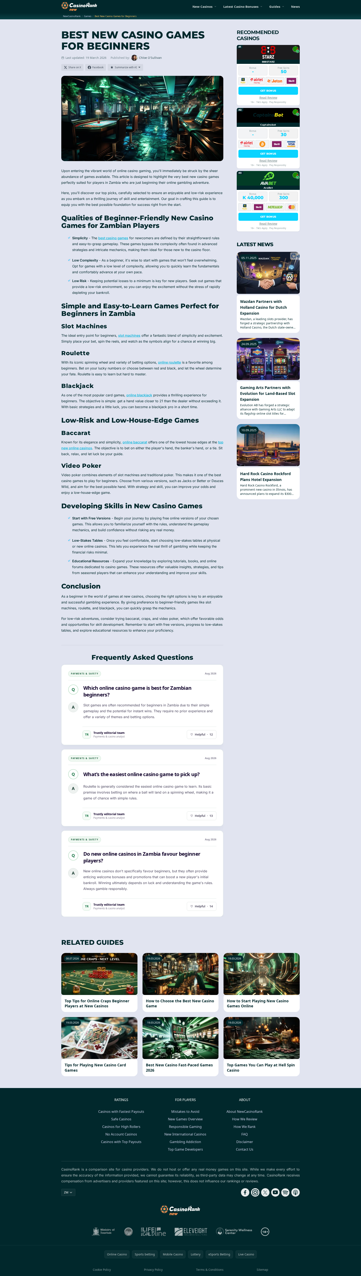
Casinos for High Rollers (121, 1126)
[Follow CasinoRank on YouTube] (275, 1192)
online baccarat (135, 442)
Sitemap (262, 1270)
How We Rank (245, 1126)
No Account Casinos (121, 1134)
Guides (274, 6)
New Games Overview (185, 1119)
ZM (66, 1192)
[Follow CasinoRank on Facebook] (245, 1192)
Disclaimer (244, 1141)
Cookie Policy (102, 1270)
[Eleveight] (191, 1231)
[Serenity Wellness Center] (234, 1231)
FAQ (244, 1134)
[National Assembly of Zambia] (128, 1231)
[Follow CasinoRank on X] (265, 1192)
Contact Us (244, 1149)
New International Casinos (185, 1134)
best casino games (113, 238)
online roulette (169, 362)
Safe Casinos (121, 1119)
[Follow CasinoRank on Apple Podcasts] (295, 1192)
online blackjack (139, 395)
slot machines (129, 335)
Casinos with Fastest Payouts (121, 1111)
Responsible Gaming (185, 1126)
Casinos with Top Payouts (121, 1141)
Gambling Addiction (185, 1141)
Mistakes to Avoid (185, 1111)
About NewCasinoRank (244, 1111)
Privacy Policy (153, 1270)
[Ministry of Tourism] (104, 1231)
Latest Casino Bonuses (240, 6)
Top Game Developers (185, 1149)
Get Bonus (268, 90)
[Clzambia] (153, 1231)
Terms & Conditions (210, 1270)
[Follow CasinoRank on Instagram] (255, 1192)
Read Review (268, 97)
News (295, 6)
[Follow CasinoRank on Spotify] (285, 1192)
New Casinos (202, 6)
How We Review (244, 1119)
